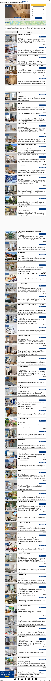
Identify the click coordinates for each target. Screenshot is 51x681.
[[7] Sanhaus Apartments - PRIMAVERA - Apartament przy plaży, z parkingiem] (11, 107)
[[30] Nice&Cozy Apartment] (11, 360)
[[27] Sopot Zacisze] (11, 329)
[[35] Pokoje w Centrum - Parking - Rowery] (11, 412)
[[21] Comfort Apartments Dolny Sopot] (11, 267)
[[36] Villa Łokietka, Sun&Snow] (11, 423)
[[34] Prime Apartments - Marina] (11, 402)
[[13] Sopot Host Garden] (11, 169)
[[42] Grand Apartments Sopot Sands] (11, 485)
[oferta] (7, 416)
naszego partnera (30, 271)
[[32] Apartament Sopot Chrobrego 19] (11, 381)
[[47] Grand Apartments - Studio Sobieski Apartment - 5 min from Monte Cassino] (11, 537)
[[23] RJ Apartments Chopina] (11, 288)
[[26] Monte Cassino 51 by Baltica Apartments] (11, 319)
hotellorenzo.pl (25, 1)
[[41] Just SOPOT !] (11, 475)
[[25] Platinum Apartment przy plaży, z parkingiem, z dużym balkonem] (11, 308)
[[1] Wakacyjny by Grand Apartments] (11, 39)
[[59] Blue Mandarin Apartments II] (11, 662)
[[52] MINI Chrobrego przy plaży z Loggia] (11, 589)
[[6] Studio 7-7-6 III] (11, 97)
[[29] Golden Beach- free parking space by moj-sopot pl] (11, 350)
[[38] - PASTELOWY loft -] (11, 444)
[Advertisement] (25, 223)
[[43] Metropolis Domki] (11, 495)
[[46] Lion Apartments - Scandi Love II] (11, 527)
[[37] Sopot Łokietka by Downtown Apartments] (11, 433)
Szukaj (38, 18)
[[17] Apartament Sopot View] (11, 211)
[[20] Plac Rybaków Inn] (11, 257)
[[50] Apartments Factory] (11, 568)
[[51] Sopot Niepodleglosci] (11, 579)
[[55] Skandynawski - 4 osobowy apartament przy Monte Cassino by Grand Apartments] (11, 620)
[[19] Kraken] (11, 246)
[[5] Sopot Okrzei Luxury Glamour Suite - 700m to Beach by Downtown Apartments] (11, 80)
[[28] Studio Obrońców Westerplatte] (11, 340)
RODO (4, 675)
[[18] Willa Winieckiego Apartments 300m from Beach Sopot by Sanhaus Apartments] (11, 236)
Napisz (50, 680)
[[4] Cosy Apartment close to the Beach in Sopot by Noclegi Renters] (11, 70)
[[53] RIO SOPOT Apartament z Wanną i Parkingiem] (11, 599)
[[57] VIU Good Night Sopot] (11, 641)
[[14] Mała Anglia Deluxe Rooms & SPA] (11, 180)
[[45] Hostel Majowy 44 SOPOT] (11, 516)
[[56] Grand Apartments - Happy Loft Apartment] (11, 630)
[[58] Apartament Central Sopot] (11, 651)
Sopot (6, 35)
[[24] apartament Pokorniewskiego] (11, 298)
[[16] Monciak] (11, 200)
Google (13, 671)
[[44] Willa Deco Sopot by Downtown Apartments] (11, 506)
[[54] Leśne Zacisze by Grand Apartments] (11, 610)
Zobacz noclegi (42, 36)
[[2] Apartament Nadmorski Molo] (11, 49)
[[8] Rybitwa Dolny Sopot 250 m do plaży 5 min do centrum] (11, 117)
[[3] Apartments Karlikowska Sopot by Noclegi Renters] (11, 59)
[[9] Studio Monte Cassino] (11, 128)
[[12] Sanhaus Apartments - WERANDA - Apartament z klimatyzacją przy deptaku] (11, 159)
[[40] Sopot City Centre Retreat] (11, 464)
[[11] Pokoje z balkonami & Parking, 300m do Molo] (11, 149)
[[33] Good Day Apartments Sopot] (11, 392)
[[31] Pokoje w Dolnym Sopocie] (11, 371)
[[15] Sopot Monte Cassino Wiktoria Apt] (11, 190)
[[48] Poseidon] (11, 547)
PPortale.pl (4, 680)
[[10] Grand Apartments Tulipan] (11, 138)
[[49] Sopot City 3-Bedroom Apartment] (11, 558)
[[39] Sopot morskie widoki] (11, 454)
